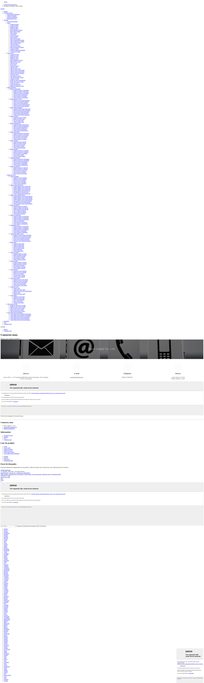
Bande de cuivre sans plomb (20, 281)
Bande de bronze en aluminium (21, 160)
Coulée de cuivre (14, 286)
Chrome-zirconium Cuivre (16, 233)
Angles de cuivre (14, 74)
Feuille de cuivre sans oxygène (18, 305)
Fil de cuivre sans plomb (19, 284)
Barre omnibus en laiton (16, 30)
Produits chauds (5, 473)
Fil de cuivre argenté (18, 274)
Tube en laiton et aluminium (20, 232)
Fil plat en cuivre (14, 66)
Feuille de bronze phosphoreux (21, 124)
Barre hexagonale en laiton (17, 47)
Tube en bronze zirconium (20, 139)
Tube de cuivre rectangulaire (17, 70)
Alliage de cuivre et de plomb (15, 474)
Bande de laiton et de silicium (20, 208)
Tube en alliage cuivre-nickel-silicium (22, 203)
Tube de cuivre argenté (19, 276)
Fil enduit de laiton (56, 474)
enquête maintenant (5, 470)
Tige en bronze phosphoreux (20, 127)
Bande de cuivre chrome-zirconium (22, 236)
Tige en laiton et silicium (19, 210)
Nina (2, 478)
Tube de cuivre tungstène (19, 183)
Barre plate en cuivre (15, 61)
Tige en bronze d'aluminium (20, 162)
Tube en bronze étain (18, 122)
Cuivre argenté (14, 269)
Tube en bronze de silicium (20, 173)
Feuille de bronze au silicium (20, 167)
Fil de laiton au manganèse (20, 222)
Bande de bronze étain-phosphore (21, 110)
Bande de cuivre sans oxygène (18, 307)
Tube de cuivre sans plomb (20, 285)
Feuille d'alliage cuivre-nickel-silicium (22, 196)
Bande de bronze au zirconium (21, 135)
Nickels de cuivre (46, 474)
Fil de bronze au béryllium (20, 96)
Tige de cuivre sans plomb (20, 282)
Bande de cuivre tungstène (20, 179)
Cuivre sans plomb (15, 278)
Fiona (2, 480)
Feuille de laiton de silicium (20, 206)
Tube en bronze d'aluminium (20, 165)
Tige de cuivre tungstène (19, 180)
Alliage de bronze (11, 87)
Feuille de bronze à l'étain (19, 117)
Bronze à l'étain (14, 116)
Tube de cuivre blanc (18, 302)
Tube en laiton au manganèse (20, 223)
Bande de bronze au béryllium (21, 91)
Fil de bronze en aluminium (20, 163)
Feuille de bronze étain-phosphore (21, 109)
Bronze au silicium (15, 166)
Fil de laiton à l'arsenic (19, 265)
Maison (6, 11)
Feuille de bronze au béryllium (21, 90)
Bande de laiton (14, 27)
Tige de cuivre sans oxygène (17, 308)
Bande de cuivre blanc (19, 298)
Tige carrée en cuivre (15, 76)
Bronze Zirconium (14, 132)
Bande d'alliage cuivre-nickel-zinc (21, 188)
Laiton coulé (16, 288)
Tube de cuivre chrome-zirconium (21, 241)
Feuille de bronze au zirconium (21, 133)
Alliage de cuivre (11, 175)
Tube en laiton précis (15, 43)
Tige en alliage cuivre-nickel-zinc (21, 190)
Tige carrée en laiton (15, 46)
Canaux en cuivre (14, 79)
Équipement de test (12, 18)
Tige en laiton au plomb (19, 256)
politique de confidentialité (23, 473)
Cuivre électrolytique (12, 21)
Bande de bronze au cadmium (20, 152)
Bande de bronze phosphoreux (21, 126)
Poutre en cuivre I (14, 83)
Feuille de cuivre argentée (19, 271)
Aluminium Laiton (15, 225)
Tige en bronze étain (18, 120)
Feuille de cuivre (14, 56)
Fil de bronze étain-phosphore (20, 113)
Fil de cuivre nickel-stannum (20, 103)
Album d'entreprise (12, 15)
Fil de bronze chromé (18, 146)
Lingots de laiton (14, 24)
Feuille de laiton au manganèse (21, 216)
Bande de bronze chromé (19, 143)
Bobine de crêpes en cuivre (17, 86)
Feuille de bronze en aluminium (21, 159)
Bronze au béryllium (15, 89)
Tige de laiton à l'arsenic (19, 266)
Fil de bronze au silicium (19, 172)
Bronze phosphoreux (15, 123)
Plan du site (12, 473)
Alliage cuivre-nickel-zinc (16, 185)
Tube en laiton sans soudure (17, 41)
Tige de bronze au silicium (20, 170)
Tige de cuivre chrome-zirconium (21, 238)
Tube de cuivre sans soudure (17, 71)
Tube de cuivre (14, 67)
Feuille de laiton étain (18, 243)
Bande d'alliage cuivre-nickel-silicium (22, 198)
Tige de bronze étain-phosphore (21, 112)
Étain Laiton (13, 242)
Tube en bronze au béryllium (20, 97)
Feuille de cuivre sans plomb (20, 279)
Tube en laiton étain (18, 251)
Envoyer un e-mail (5, 477)
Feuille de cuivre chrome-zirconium (22, 235)
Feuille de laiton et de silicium (20, 209)
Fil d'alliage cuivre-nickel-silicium (21, 202)
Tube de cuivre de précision (17, 73)
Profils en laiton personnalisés (17, 50)
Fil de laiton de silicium (19, 213)
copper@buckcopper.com (10, 4)
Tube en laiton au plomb (19, 259)
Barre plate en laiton (15, 31)
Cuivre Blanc (13, 295)
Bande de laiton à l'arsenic (20, 264)
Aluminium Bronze (15, 157)
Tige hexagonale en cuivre (16, 77)
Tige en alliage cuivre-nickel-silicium (22, 200)
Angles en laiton (14, 44)
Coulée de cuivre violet (19, 289)
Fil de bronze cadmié (18, 155)
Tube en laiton (13, 37)
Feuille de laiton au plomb (19, 254)
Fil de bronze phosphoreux (20, 129)
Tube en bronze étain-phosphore (21, 114)
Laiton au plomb (14, 252)
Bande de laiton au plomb (19, 255)
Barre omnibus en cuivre (16, 60)
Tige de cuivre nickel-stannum (21, 102)
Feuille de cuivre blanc (19, 297)
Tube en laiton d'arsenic (19, 268)
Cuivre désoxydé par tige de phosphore (20, 317)
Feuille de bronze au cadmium (21, 150)
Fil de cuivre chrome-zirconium (21, 239)
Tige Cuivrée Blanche (18, 299)
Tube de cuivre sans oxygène (17, 311)
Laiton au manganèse (15, 215)
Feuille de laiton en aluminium (21, 226)
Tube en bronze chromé (19, 147)
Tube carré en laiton (15, 38)
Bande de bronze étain (19, 119)
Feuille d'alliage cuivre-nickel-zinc (22, 186)
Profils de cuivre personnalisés (17, 80)
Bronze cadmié (14, 149)
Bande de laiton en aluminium (20, 228)
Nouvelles (6, 321)
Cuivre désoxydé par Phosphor (15, 312)
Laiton (8, 23)
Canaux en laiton (14, 48)
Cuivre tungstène (14, 176)
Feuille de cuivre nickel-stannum (21, 104)
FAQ (5, 322)
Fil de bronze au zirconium (20, 137)
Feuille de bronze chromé (19, 142)
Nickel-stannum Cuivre (16, 99)
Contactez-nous (8, 324)
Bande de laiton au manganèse (21, 218)
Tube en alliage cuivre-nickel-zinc (21, 193)
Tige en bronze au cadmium (20, 153)
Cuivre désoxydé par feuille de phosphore (20, 314)
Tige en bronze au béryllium (20, 94)
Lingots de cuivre (14, 54)
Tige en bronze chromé (19, 145)
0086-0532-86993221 (9, 428)
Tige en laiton (13, 33)
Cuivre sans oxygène (12, 304)
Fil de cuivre (13, 64)
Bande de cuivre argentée (19, 272)
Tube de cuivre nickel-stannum (21, 106)
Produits (6, 20)
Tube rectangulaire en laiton (17, 40)
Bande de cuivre (14, 57)
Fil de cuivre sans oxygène (17, 81)
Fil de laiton (13, 34)
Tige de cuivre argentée (19, 275)
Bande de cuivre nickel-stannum (21, 100)
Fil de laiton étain (17, 249)
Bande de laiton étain (18, 245)
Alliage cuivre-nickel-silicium (17, 195)
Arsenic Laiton (14, 261)
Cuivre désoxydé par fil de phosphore (19, 318)
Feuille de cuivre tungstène (20, 178)
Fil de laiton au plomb (18, 258)
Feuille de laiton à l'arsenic (20, 262)
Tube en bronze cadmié (19, 156)
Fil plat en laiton (14, 36)
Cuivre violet (10, 53)
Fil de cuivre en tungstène (19, 182)
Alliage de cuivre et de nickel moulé (22, 291)
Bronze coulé (16, 292)
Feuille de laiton (14, 26)
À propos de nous (8, 13)
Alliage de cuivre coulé (19, 294)
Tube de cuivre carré (15, 69)
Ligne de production (12, 17)
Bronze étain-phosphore (16, 107)
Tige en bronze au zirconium (20, 136)
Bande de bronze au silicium (20, 169)
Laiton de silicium (14, 205)
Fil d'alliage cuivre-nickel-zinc (21, 192)
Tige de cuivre (13, 63)
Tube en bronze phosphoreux (20, 130)
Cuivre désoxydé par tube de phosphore (20, 319)
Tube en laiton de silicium (19, 212)
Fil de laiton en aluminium (20, 231)
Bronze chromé (14, 140)
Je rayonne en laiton (15, 51)
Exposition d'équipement (13, 14)
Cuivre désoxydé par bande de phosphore (20, 315)
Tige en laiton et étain (18, 248)
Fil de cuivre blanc (18, 301)
